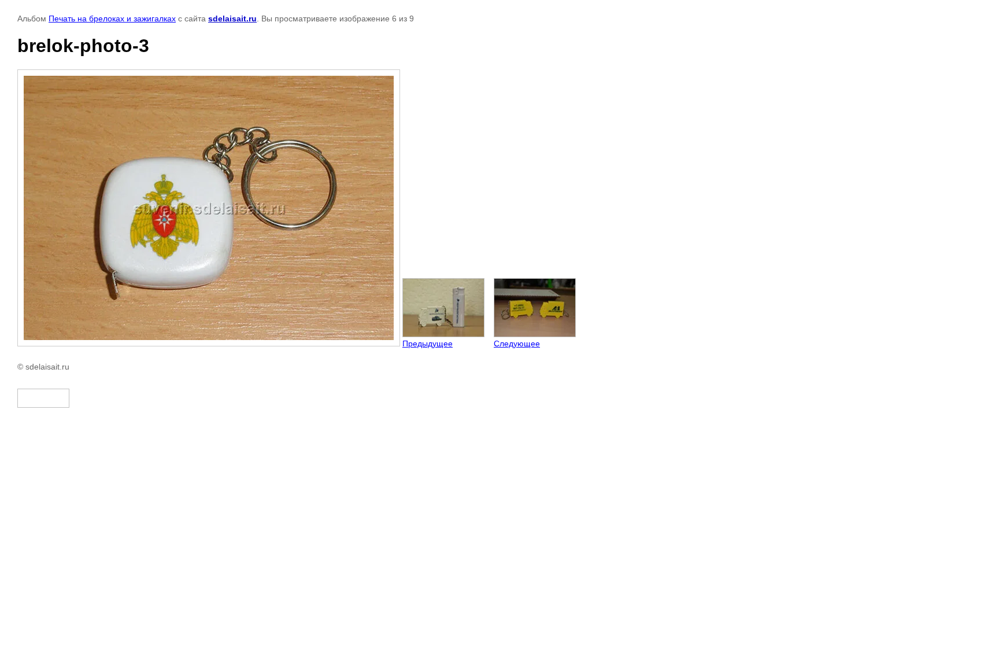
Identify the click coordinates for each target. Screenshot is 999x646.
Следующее (517, 343)
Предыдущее (427, 343)
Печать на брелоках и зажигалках (112, 18)
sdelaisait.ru (232, 18)
